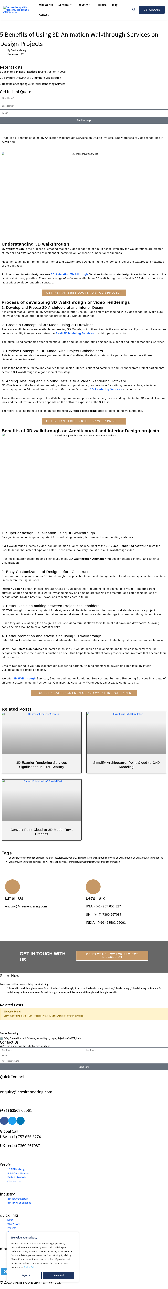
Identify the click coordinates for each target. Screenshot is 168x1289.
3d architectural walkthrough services (94, 988)
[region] (43, 1257)
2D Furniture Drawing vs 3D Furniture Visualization (30, 78)
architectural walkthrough (80, 992)
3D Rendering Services (106, 389)
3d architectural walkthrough (59, 988)
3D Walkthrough (24, 678)
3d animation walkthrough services (25, 988)
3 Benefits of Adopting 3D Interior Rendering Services (32, 84)
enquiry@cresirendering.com (26, 906)
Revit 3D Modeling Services (75, 333)
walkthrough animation (106, 992)
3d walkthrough (122, 988)
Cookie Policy (30, 1267)
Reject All (26, 1275)
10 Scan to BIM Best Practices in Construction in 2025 (33, 72)
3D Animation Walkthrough (69, 274)
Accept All (59, 1275)
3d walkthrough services (53, 992)
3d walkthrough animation (144, 988)
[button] (70, 5)
